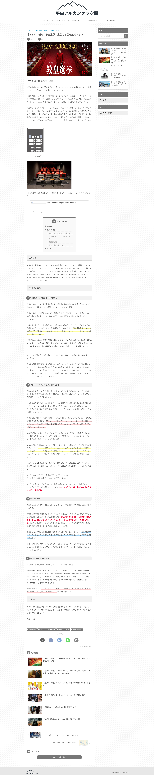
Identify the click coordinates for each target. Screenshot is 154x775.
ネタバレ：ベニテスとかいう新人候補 (59, 237)
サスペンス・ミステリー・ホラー (47, 629)
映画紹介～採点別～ (77, 629)
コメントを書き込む (59, 757)
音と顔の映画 (53, 242)
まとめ (49, 248)
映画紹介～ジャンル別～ (64, 629)
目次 (58, 221)
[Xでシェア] (42, 640)
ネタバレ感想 (51, 230)
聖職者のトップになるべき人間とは (59, 233)
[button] (76, 640)
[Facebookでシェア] (51, 640)
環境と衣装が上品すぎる (56, 245)
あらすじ (50, 226)
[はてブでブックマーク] (59, 640)
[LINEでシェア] (68, 640)
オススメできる (32, 629)
